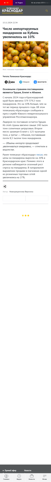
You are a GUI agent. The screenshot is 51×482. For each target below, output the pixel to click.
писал (39, 154)
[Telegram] (24, 82)
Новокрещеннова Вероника (21, 191)
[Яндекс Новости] (9, 82)
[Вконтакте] (40, 82)
